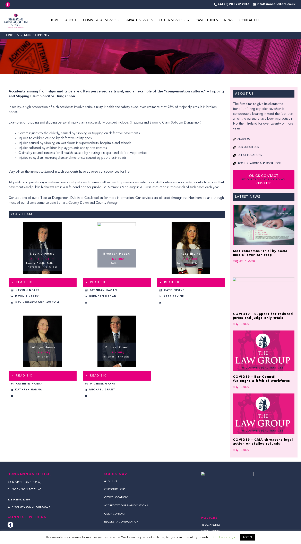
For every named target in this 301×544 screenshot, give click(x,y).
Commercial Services (101, 20)
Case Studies (207, 20)
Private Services (139, 20)
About (71, 20)
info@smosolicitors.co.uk (30, 507)
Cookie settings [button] (224, 537)
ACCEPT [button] (247, 537)
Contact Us (249, 20)
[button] (43, 282)
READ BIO (24, 282)
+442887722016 (20, 500)
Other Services (172, 20)
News (228, 20)
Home (54, 20)
